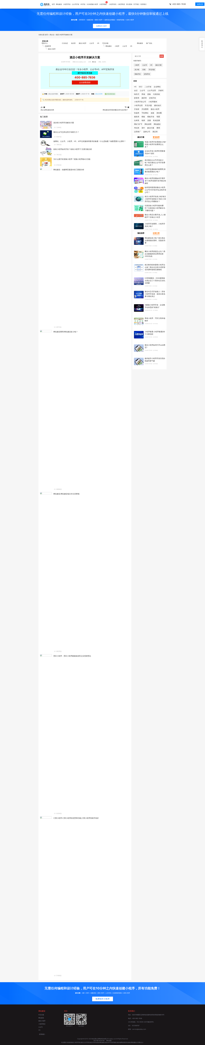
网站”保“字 (138, 124)
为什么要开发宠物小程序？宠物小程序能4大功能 (71, 159)
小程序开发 (67, 4)
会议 (136, 90)
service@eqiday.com (139, 1029)
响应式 (136, 94)
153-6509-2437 (142, 1022)
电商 (143, 120)
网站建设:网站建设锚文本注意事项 (66, 494)
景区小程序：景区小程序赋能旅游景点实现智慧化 (72, 656)
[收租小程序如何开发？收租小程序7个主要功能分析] (46, 151)
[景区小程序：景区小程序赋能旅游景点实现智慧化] (46, 734)
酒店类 (155, 132)
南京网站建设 (101, 1042)
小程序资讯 (112, 4)
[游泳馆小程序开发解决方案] (46, 125)
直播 (149, 120)
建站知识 (157, 105)
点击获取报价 (85, 82)
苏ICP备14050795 (99, 1040)
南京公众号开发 (85, 1042)
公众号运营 (151, 90)
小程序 (117, 46)
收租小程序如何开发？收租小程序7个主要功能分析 (72, 149)
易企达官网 (98, 94)
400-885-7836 (179, 4)
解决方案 (159, 65)
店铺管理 (48, 46)
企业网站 (157, 87)
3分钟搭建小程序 (92, 4)
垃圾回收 (156, 94)
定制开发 (147, 74)
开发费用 (145, 109)
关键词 (160, 90)
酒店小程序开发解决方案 (85, 57)
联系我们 (143, 4)
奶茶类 (136, 98)
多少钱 (137, 69)
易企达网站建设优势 (47, 110)
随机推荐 (141, 233)
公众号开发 (75, 4)
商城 (143, 94)
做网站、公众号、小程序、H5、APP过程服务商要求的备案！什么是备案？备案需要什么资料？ (89, 141)
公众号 (91, 43)
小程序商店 (121, 4)
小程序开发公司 (140, 102)
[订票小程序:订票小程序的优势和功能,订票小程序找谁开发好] (46, 896)
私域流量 (156, 120)
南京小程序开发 (75, 1042)
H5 (98, 43)
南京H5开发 (93, 1042)
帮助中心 (45, 43)
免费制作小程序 (102, 999)
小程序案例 (152, 102)
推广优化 (149, 43)
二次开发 (148, 87)
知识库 (73, 43)
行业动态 (65, 43)
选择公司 (146, 132)
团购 (149, 94)
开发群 (136, 109)
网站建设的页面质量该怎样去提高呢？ (115, 110)
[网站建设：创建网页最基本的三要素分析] (46, 248)
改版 (152, 113)
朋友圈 (159, 113)
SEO (140, 87)
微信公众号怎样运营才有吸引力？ (66, 132)
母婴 (158, 117)
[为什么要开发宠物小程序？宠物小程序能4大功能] (46, 162)
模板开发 (138, 74)
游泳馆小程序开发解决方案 (63, 123)
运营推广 (137, 132)
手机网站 (145, 113)
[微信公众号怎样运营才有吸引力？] (46, 134)
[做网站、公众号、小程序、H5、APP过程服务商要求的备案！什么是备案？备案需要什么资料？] (46, 142)
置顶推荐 (156, 137)
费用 (158, 128)
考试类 (136, 128)
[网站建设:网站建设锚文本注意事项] (46, 572)
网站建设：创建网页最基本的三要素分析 (68, 170)
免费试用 (200, 4)
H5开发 (82, 4)
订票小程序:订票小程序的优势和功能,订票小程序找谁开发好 (76, 818)
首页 (53, 4)
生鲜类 (136, 120)
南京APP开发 (109, 1042)
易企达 (94, 62)
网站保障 (148, 124)
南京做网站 (120, 1042)
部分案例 (129, 4)
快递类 (136, 113)
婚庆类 (144, 98)
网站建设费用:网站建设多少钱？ (65, 332)
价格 (143, 69)
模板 (143, 117)
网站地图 (108, 1040)
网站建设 (59, 4)
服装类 (136, 117)
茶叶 (143, 128)
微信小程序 (52, 49)
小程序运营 (138, 105)
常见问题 (105, 43)
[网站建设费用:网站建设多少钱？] (46, 410)
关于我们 (136, 4)
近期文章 (156, 233)
